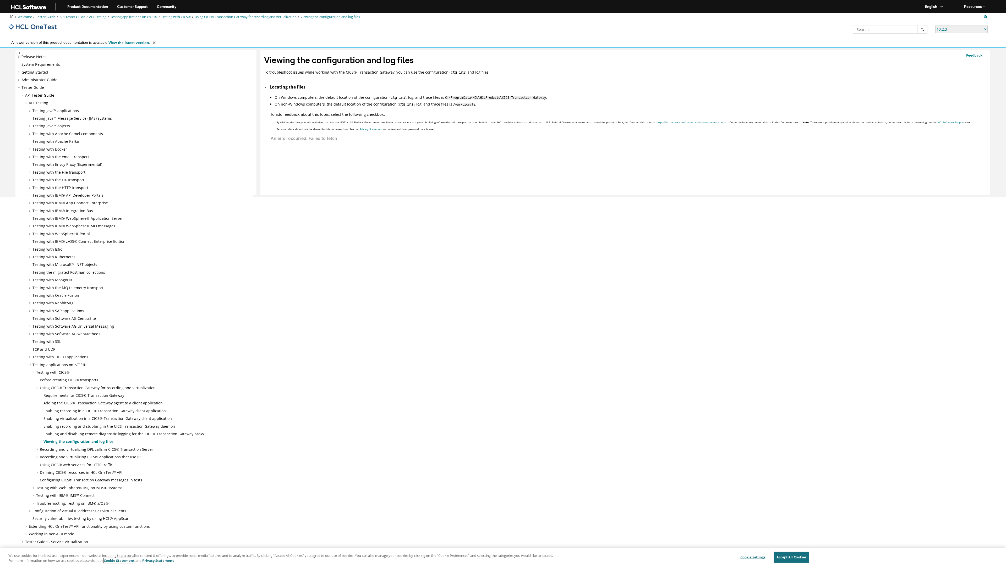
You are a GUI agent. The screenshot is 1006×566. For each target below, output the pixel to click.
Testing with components (67, 133)
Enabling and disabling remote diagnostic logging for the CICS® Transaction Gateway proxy (123, 433)
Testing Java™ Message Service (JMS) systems (72, 118)
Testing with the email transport (60, 156)
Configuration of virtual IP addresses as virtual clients (79, 510)
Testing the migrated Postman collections (68, 272)
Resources (973, 6)
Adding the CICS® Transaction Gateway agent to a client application (103, 402)
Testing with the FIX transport (58, 179)
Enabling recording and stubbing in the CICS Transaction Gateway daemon (109, 426)
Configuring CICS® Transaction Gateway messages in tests (91, 479)
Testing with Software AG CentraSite (64, 318)
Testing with (70, 202)
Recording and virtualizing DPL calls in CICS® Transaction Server (96, 449)
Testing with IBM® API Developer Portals (67, 195)
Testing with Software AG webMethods (66, 333)
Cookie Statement (119, 560)
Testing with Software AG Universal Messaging (73, 326)
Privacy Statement (371, 129)
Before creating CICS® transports (69, 379)
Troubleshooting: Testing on (72, 503)
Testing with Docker (49, 149)
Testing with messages (73, 225)
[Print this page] (986, 17)
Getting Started (34, 72)
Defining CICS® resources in (81, 472)
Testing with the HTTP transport (60, 187)
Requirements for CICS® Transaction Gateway (83, 395)
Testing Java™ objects (51, 125)
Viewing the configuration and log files (330, 17)
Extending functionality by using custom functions (89, 526)
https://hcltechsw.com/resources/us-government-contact (692, 122)
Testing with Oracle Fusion (55, 295)
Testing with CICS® (176, 17)
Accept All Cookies (791, 557)
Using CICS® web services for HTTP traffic (76, 464)
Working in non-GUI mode (51, 533)
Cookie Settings (753, 557)
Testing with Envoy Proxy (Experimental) (67, 164)
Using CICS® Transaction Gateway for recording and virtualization (246, 17)
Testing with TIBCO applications (60, 356)
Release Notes (33, 56)
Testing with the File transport (58, 172)
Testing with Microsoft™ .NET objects (64, 264)
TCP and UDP (43, 349)
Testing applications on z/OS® (133, 17)
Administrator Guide (39, 79)
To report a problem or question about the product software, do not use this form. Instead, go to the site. (886, 122)
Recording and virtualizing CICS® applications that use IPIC (92, 456)
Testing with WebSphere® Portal (61, 233)
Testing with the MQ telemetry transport (67, 287)
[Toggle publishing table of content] (20, 53)
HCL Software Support (950, 122)
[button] (19, 56)
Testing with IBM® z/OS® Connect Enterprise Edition (78, 241)
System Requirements (40, 64)
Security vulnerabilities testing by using (80, 518)
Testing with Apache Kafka (55, 141)
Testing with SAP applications (58, 310)
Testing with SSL (46, 341)
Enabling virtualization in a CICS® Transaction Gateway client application (107, 418)
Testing (97, 17)
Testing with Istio (47, 249)
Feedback (974, 55)
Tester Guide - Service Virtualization (56, 541)
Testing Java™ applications (55, 110)
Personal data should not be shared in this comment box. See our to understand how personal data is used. (356, 129)
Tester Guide (46, 17)
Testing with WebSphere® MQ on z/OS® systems (79, 487)
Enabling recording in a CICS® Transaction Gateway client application (104, 410)
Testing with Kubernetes (53, 256)
